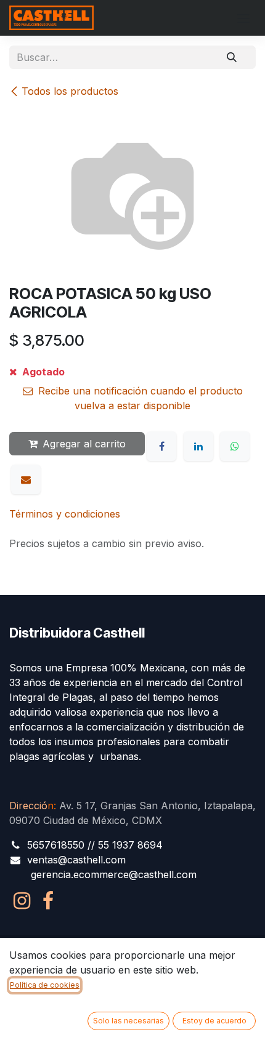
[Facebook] (161, 446)
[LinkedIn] (198, 446)
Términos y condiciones (64, 514)
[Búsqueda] (232, 57)
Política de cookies (45, 985)
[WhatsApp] (235, 446)
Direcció (31, 805)
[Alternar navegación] (243, 18)
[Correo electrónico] (26, 479)
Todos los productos (70, 91)
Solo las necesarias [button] (128, 1020)
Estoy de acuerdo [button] (214, 1020)
